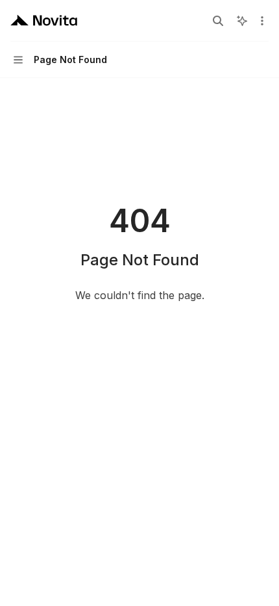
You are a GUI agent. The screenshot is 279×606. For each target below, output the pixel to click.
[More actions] (262, 21)
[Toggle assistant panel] (242, 21)
